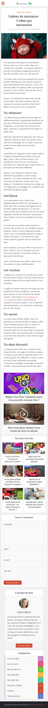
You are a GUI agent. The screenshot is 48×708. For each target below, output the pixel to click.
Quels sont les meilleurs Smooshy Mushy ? (35, 459)
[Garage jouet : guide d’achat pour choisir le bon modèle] (34, 493)
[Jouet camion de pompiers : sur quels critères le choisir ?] (12, 493)
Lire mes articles (24, 645)
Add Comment (22, 29)
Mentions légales (37, 705)
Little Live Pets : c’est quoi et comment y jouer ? (12, 459)
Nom (6, 549)
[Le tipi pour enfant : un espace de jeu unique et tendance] (12, 471)
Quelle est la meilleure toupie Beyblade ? (34, 482)
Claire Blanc (36, 29)
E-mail (7, 560)
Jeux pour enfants (24, 12)
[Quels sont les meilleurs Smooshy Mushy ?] (34, 448)
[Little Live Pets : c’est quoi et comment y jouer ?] (12, 448)
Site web (7, 571)
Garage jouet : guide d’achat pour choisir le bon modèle (35, 504)
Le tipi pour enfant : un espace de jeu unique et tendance (13, 482)
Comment (8, 524)
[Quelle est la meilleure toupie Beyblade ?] (34, 471)
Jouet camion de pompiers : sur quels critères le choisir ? (12, 506)
